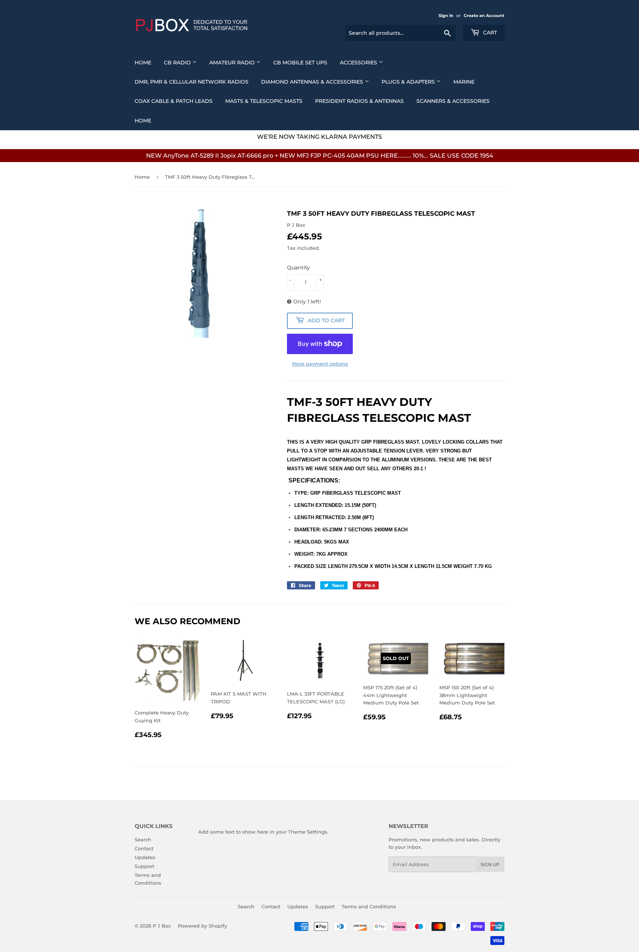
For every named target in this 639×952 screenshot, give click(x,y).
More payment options (320, 364)
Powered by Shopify (202, 926)
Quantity (298, 267)
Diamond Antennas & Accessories (313, 81)
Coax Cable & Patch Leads (174, 101)
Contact (144, 848)
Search (143, 839)
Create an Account (484, 15)
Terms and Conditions (369, 906)
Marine (463, 81)
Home (143, 62)
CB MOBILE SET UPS (300, 62)
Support (144, 866)
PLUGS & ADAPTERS (409, 81)
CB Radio (178, 62)
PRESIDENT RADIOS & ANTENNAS (359, 101)
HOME (143, 120)
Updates (145, 857)
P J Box (162, 926)
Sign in (446, 15)
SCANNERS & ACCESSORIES (453, 101)
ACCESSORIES (359, 62)
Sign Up (490, 864)
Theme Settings (307, 832)
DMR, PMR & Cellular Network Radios (191, 81)
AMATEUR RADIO (232, 62)
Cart (489, 32)
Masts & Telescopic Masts (263, 101)
